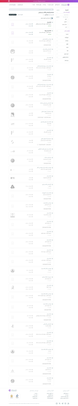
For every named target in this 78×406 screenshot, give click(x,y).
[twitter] (59, 403)
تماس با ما (35, 395)
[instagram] (57, 403)
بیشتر (34, 4)
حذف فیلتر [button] (57, 17)
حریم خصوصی (35, 398)
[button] (62, 19)
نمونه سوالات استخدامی (64, 396)
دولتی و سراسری (50, 4)
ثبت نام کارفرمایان (50, 396)
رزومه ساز (44, 4)
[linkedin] (65, 403)
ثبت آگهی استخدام (12, 14)
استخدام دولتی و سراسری (64, 398)
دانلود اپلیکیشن (34, 396)
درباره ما (36, 393)
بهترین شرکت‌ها (38, 4)
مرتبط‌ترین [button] (46, 14)
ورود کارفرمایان (50, 395)
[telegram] (62, 403)
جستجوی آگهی (57, 4)
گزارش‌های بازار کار (50, 398)
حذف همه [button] (58, 10)
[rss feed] (68, 403)
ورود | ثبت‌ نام (12, 4)
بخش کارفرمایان (20, 4)
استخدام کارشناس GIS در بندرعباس (46, 12)
